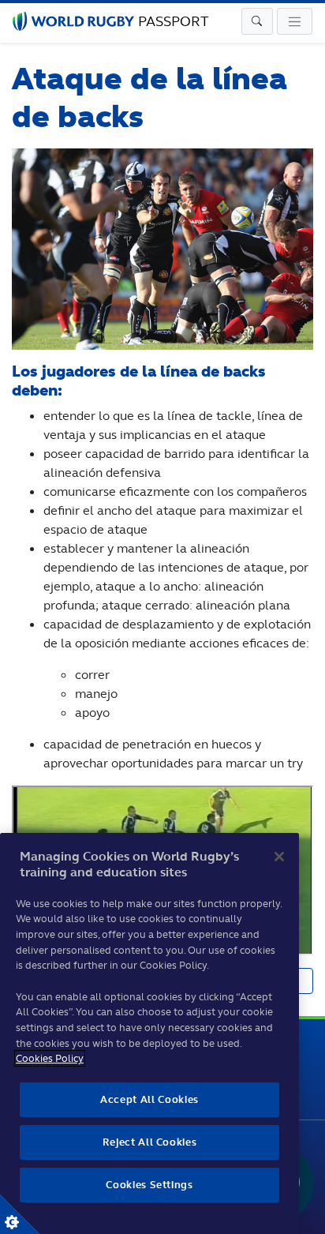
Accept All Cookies (149, 1099)
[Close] (279, 856)
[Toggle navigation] (257, 21)
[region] (149, 1033)
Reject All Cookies (150, 1142)
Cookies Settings (19, 1214)
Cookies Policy (50, 1058)
